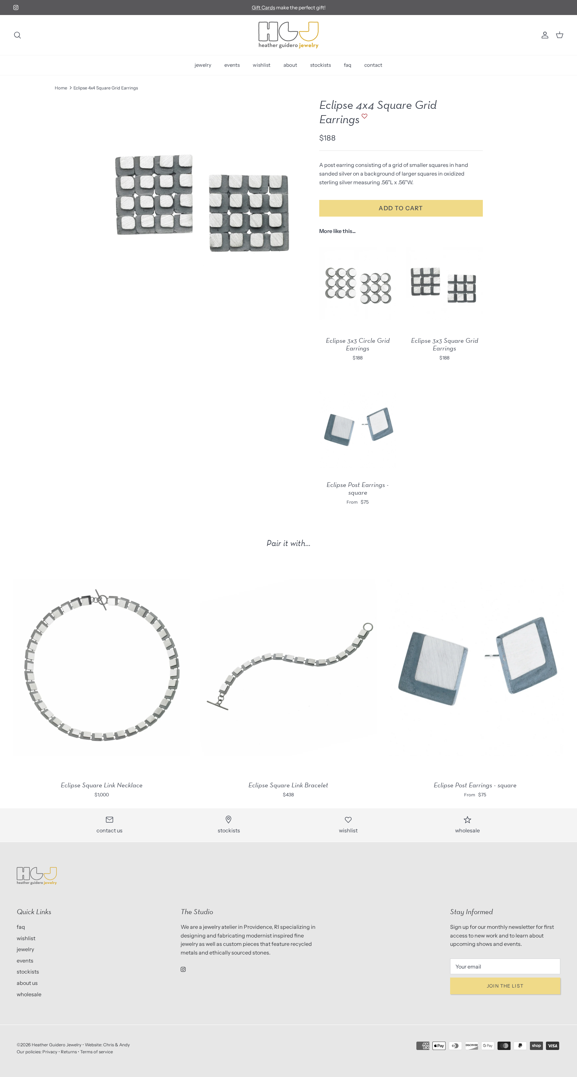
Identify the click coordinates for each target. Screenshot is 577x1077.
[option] (199, 202)
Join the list (505, 986)
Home (61, 87)
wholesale (29, 994)
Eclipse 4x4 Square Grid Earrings (105, 87)
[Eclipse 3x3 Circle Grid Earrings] (357, 285)
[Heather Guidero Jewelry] (288, 35)
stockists (320, 65)
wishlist (261, 65)
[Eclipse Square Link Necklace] (101, 667)
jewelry (203, 65)
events (232, 65)
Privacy (49, 1051)
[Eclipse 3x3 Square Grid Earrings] (444, 285)
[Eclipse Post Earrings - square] (357, 429)
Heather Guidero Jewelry (56, 1044)
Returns (69, 1051)
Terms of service (96, 1051)
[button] (363, 119)
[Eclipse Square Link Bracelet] (288, 667)
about (290, 65)
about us (27, 983)
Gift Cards (263, 7)
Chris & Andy (116, 1044)
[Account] (543, 35)
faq (347, 65)
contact (373, 65)
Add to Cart (401, 208)
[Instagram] (15, 7)
